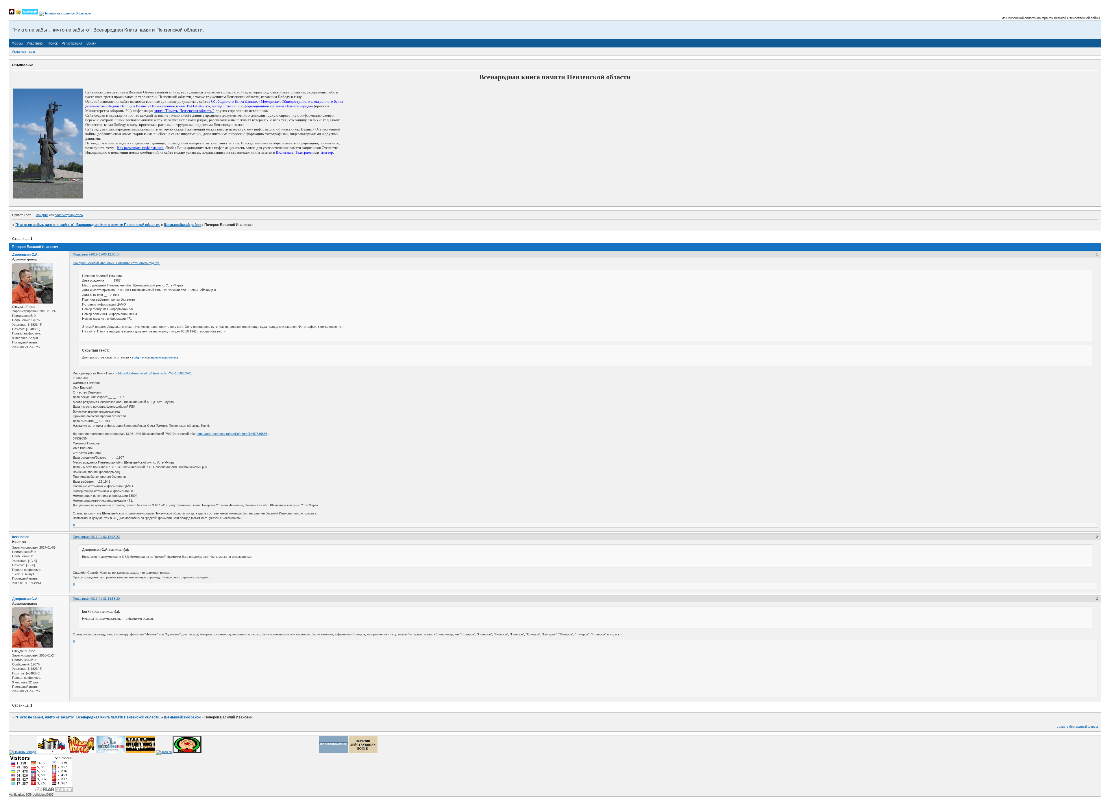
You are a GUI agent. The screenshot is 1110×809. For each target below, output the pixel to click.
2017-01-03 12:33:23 (105, 536)
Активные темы (23, 51)
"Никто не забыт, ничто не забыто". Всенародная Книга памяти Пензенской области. (87, 225)
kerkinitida (20, 537)
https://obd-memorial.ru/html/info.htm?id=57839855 (232, 433)
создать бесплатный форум (1077, 726)
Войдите (42, 215)
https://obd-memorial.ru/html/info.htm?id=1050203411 (155, 373)
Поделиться (81, 254)
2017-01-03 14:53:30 (105, 598)
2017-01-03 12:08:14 (105, 254)
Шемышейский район (182, 225)
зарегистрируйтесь (69, 215)
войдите (138, 357)
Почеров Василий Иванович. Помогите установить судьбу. (116, 263)
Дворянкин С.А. (25, 255)
